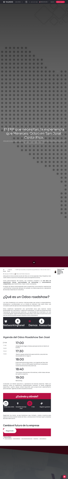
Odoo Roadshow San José (27, 438)
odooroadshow (43, 438)
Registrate (10, 431)
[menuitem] (18, 2)
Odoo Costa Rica (8, 438)
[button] (26, 2)
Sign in (52, 2)
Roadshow (36, 438)
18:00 (5, 348)
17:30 (4, 345)
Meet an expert (60, 2)
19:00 (5, 354)
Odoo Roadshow (16, 438)
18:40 (5, 351)
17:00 (5, 342)
